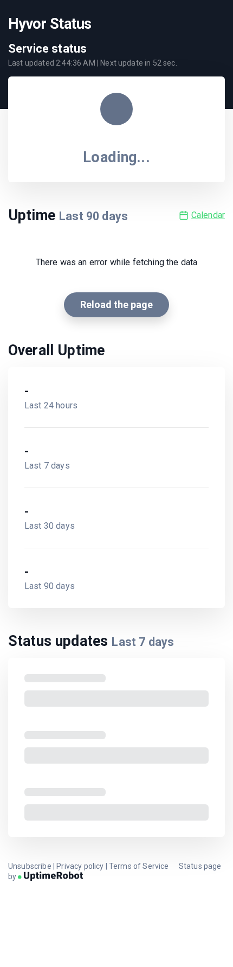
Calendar (208, 215)
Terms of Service (139, 866)
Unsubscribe (29, 866)
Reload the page (116, 304)
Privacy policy (79, 866)
